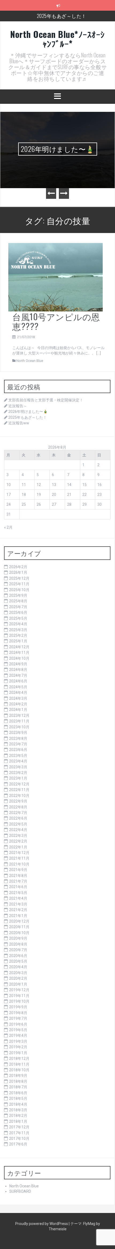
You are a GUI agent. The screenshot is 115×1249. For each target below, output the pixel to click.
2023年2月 (18, 772)
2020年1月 (18, 984)
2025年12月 (19, 578)
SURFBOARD (20, 1191)
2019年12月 (19, 990)
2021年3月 (18, 904)
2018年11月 (19, 1064)
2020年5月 (18, 961)
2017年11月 (19, 1133)
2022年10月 (19, 795)
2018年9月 (18, 1075)
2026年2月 (18, 567)
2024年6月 (18, 681)
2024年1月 (18, 709)
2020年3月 (18, 973)
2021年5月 (18, 893)
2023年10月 (19, 727)
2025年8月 (18, 601)
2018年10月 (19, 1070)
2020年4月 (18, 967)
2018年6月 (18, 1093)
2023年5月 (18, 755)
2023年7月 (18, 744)
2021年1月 (18, 916)
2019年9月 (18, 1007)
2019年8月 (18, 1013)
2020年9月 (18, 938)
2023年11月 (19, 721)
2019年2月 (18, 1047)
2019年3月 (18, 1041)
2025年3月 (18, 630)
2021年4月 (18, 898)
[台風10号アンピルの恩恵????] (55, 276)
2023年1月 (18, 778)
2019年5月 (18, 1030)
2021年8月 (18, 875)
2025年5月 (18, 618)
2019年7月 (18, 1018)
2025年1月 (18, 641)
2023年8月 (18, 738)
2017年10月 (19, 1138)
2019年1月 (18, 1053)
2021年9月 (18, 870)
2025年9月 (18, 595)
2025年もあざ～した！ (61, 15)
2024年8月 (18, 669)
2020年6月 (18, 956)
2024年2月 (18, 704)
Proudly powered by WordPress (42, 1224)
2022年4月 (18, 830)
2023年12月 (19, 715)
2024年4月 (18, 692)
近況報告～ (17, 406)
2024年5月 (18, 687)
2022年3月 (18, 835)
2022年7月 (18, 813)
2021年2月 (18, 910)
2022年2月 (18, 841)
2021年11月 (19, 858)
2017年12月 (19, 1127)
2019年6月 (18, 1024)
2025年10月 (19, 590)
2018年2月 (18, 1115)
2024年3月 (18, 698)
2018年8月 (18, 1081)
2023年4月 (18, 761)
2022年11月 (19, 790)
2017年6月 (18, 1144)
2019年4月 (18, 1035)
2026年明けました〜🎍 (57, 149)
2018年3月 (18, 1110)
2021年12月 (19, 853)
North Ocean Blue (29, 361)
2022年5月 (18, 824)
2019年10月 (19, 1001)
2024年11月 (19, 652)
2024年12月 (19, 647)
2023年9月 (18, 732)
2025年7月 (18, 607)
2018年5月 (18, 1098)
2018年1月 (18, 1121)
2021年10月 (19, 864)
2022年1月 (18, 847)
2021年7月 (18, 881)
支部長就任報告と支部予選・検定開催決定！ (45, 400)
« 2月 (8, 527)
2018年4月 (18, 1104)
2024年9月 (18, 664)
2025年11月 (19, 584)
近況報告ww (18, 423)
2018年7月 (18, 1087)
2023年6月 (18, 750)
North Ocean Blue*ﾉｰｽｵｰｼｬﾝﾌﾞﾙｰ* (57, 39)
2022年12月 (19, 784)
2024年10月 (19, 658)
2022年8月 (18, 807)
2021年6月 (18, 887)
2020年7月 (18, 950)
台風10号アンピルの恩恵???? (56, 321)
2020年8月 (18, 944)
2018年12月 (19, 1058)
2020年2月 (18, 978)
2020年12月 (19, 921)
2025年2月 (18, 635)
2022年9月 (18, 801)
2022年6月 (18, 818)
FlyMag (89, 1224)
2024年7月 (18, 675)
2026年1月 (18, 572)
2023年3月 (18, 767)
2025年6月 (18, 612)
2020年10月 (19, 933)
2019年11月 (19, 996)
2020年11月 (19, 927)
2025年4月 (18, 624)
